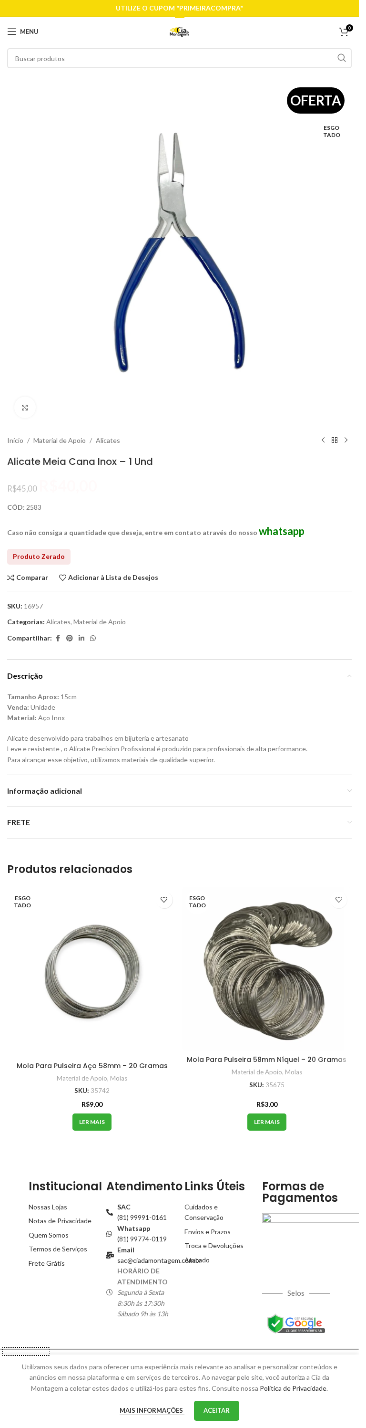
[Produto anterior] (323, 440)
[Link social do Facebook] (57, 638)
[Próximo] (346, 440)
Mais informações (152, 1410)
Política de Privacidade (293, 1388)
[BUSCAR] (342, 58)
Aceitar (216, 1410)
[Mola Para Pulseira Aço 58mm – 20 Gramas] (92, 972)
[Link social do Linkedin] (81, 638)
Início (15, 440)
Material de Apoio (59, 440)
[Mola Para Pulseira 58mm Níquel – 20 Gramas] (267, 969)
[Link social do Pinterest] (69, 638)
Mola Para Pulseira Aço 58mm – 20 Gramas (92, 1066)
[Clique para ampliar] (25, 407)
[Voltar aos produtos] (334, 440)
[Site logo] (179, 31)
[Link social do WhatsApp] (93, 638)
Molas (118, 1078)
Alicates (108, 440)
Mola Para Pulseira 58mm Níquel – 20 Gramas (266, 1059)
